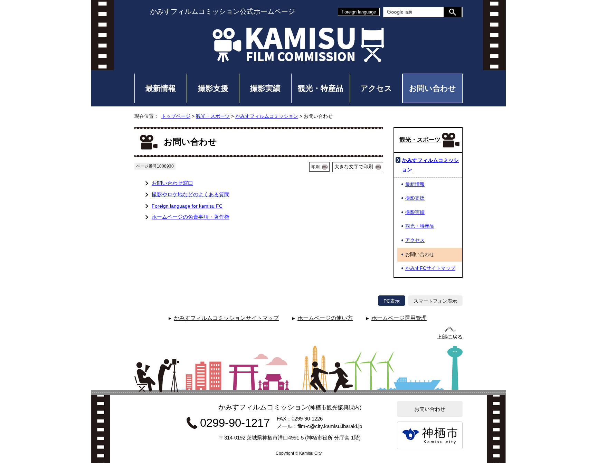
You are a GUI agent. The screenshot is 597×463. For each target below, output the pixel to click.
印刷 (315, 166)
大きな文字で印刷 (353, 166)
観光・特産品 (320, 88)
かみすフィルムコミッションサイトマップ (226, 318)
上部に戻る (450, 337)
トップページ (175, 116)
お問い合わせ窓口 (172, 183)
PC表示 (391, 301)
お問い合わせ (432, 88)
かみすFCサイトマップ (430, 268)
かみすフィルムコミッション (266, 116)
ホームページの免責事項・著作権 (190, 217)
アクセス (376, 88)
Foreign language (359, 12)
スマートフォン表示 (435, 301)
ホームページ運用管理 (399, 318)
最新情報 (160, 88)
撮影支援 (213, 88)
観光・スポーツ (213, 116)
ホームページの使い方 (325, 318)
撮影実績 (265, 88)
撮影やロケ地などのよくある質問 (190, 194)
